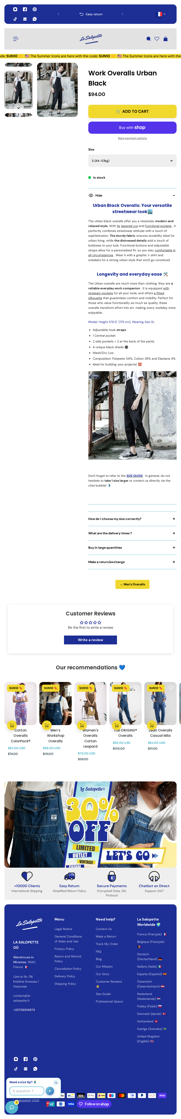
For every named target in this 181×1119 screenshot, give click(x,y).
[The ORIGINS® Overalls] (125, 703)
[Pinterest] (35, 9)
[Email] (25, 19)
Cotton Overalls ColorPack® (20, 735)
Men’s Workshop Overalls (55, 735)
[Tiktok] (15, 19)
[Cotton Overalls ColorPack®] (20, 703)
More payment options (132, 138)
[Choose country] (161, 14)
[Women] (90, 703)
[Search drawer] (148, 39)
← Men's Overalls (132, 584)
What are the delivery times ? (110, 533)
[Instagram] (15, 9)
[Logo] (90, 39)
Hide (98, 195)
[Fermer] (69, 1006)
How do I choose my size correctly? (114, 519)
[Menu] (15, 39)
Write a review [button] (90, 640)
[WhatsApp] (35, 19)
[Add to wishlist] (31, 687)
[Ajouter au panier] (12, 725)
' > (67, 14)
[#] (90, 824)
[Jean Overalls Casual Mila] (160, 703)
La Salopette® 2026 (26, 1100)
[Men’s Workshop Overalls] (55, 703)
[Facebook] (25, 9)
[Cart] (165, 39)
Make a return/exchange (106, 562)
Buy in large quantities (105, 548)
